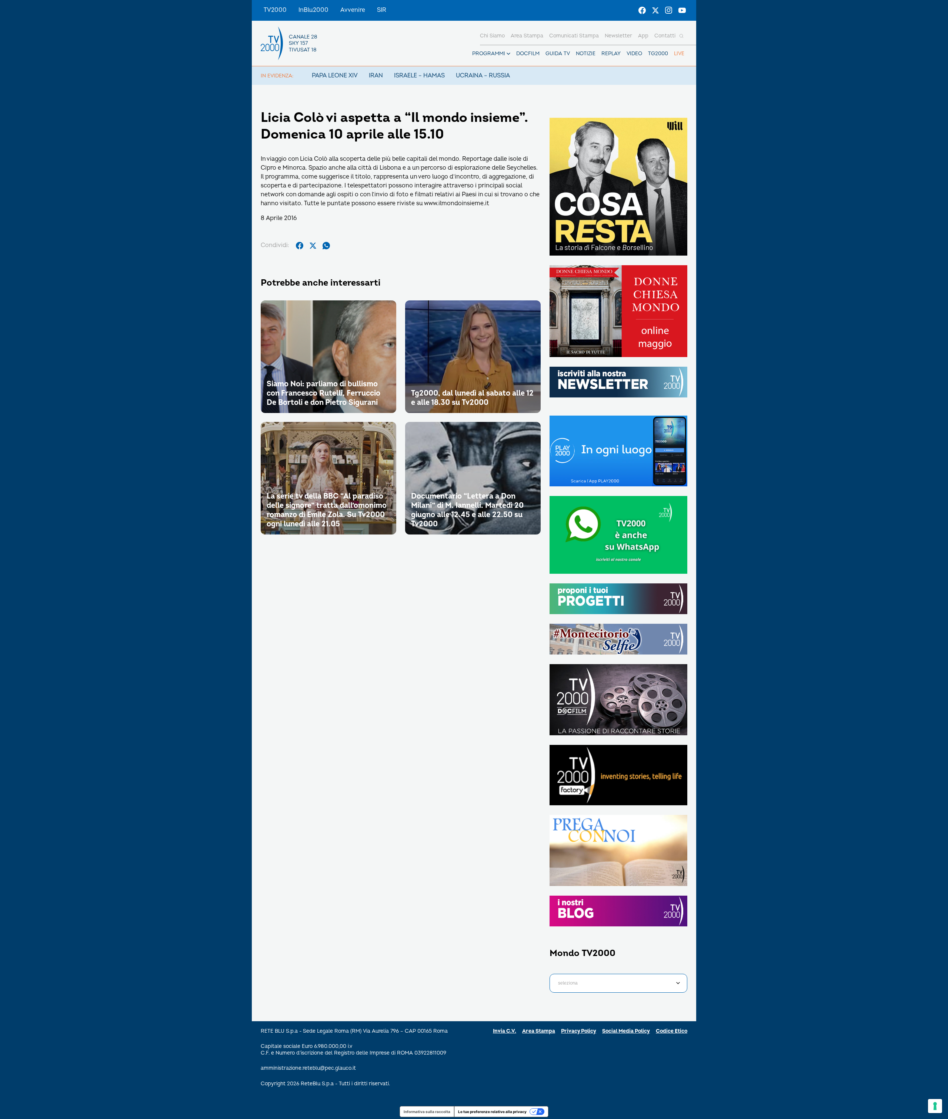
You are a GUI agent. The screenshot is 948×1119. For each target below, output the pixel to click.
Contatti (664, 36)
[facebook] (299, 245)
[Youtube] (682, 10)
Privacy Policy (578, 1031)
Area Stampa (538, 1031)
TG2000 (658, 53)
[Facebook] (642, 10)
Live (679, 53)
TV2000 (275, 10)
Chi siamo (492, 36)
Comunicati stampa (574, 36)
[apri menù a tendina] (508, 53)
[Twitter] (655, 10)
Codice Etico (671, 1031)
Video (634, 53)
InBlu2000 (313, 10)
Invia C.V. (504, 1031)
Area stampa (527, 36)
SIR (381, 10)
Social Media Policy (626, 1031)
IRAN (376, 75)
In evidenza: (277, 76)
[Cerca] (681, 36)
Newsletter (618, 36)
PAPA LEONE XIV (335, 75)
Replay (611, 53)
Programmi (488, 53)
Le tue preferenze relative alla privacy (492, 1111)
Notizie (585, 53)
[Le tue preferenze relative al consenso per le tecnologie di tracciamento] (935, 1106)
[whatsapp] (326, 245)
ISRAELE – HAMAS (419, 75)
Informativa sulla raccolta (427, 1111)
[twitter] (313, 245)
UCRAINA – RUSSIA (483, 75)
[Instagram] (669, 10)
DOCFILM (528, 53)
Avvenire (352, 10)
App (643, 36)
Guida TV (557, 53)
